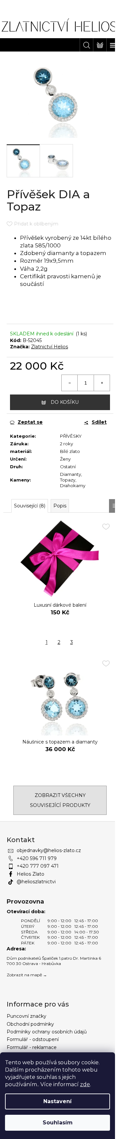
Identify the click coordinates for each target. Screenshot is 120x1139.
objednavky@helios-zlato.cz (49, 850)
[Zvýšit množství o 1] (102, 383)
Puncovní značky (26, 1016)
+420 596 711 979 (37, 858)
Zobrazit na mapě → (27, 974)
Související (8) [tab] (29, 506)
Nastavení (57, 1101)
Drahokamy (72, 485)
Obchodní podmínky (30, 1024)
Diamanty (70, 474)
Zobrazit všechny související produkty (60, 800)
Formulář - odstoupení (33, 1039)
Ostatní (68, 466)
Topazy (67, 479)
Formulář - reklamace (32, 1047)
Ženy (65, 459)
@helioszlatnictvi (36, 882)
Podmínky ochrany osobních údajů (47, 1032)
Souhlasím (58, 1122)
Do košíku (65, 402)
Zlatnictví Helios (49, 347)
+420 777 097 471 (38, 866)
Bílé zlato (70, 451)
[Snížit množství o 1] (70, 383)
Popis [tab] (59, 506)
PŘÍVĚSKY (71, 436)
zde (85, 1084)
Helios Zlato (30, 874)
